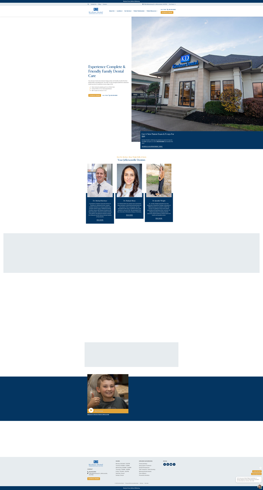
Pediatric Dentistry (110, 366)
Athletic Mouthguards (110, 359)
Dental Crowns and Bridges (149, 358)
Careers (105, 4)
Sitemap (141, 483)
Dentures (144, 366)
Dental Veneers (127, 358)
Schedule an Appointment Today (152, 146)
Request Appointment (256, 473)
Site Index (146, 483)
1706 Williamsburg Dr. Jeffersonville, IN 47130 (155, 4)
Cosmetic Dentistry (77, 330)
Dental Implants (146, 362)
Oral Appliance (163, 361)
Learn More (74, 338)
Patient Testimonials (139, 11)
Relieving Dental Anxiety (122, 330)
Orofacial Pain (163, 357)
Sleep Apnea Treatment (166, 359)
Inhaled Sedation (127, 354)
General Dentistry (109, 354)
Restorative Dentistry (164, 330)
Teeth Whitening (127, 360)
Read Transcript (99, 411)
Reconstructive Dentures (166, 363)
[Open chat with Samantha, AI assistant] (260, 487)
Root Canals (145, 356)
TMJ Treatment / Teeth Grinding (165, 354)
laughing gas (141, 408)
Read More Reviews (132, 278)
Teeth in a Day (145, 364)
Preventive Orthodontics (129, 368)
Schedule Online (167, 12)
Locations (119, 11)
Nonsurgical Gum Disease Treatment (112, 356)
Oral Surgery (145, 368)
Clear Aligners (127, 364)
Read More (100, 220)
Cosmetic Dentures (128, 362)
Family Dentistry (109, 363)
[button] (88, 308)
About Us (111, 11)
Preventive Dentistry (165, 366)
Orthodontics (126, 366)
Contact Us (93, 4)
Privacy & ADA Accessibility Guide (131, 483)
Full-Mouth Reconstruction (148, 360)
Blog (99, 4)
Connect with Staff (257, 471)
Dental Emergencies (110, 361)
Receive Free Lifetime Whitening (131, 1)
